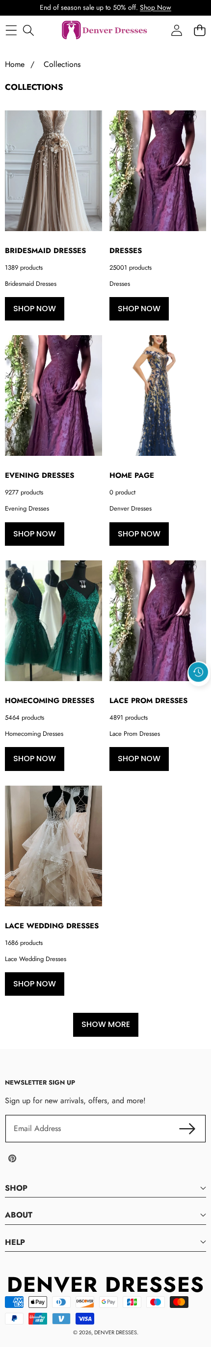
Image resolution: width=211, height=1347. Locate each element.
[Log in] (176, 31)
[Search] (28, 31)
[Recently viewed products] (198, 672)
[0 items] (199, 31)
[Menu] (11, 31)
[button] (199, 694)
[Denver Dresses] (105, 31)
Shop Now (155, 7)
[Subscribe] (187, 1128)
